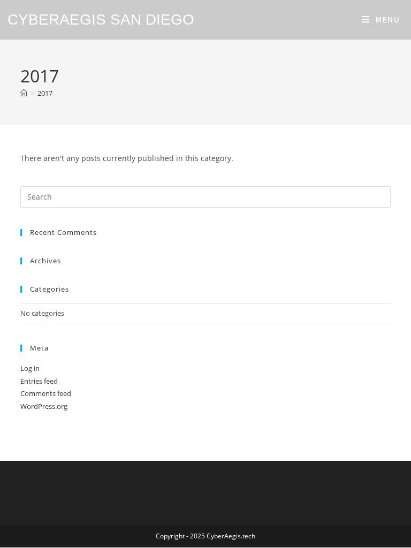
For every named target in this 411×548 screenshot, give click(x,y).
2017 (44, 93)
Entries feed (39, 381)
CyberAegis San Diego (100, 19)
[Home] (23, 93)
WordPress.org (43, 406)
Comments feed (45, 393)
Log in (30, 368)
